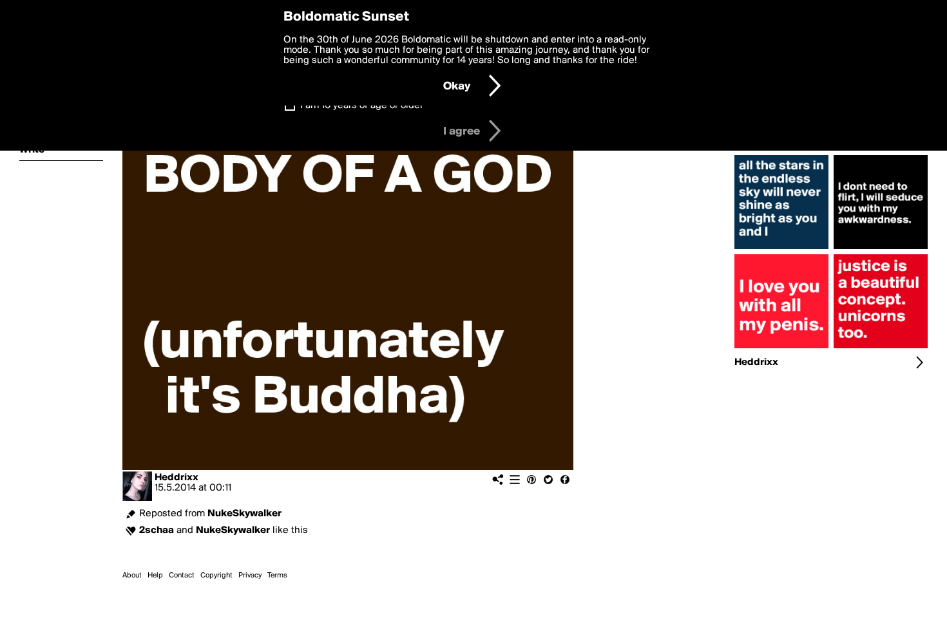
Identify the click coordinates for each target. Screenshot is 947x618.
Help (155, 575)
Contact (182, 575)
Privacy (250, 575)
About (132, 575)
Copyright (216, 575)
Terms (277, 575)
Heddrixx (176, 478)
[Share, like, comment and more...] (781, 249)
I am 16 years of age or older (361, 105)
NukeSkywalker (244, 514)
